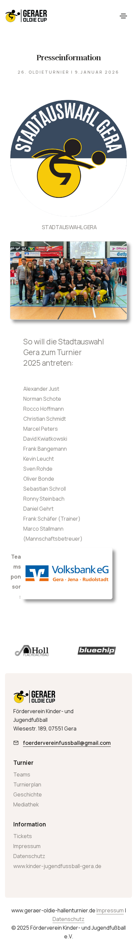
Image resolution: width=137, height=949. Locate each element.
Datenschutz (29, 856)
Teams (21, 774)
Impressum (27, 846)
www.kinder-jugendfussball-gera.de (57, 866)
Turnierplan (27, 784)
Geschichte (27, 794)
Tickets (22, 836)
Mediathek (26, 804)
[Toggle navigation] (123, 16)
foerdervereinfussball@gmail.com (67, 742)
